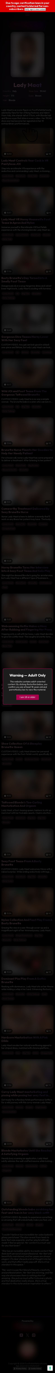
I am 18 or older (27, 697)
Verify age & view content (35, 9)
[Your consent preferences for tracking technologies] (50, 1368)
